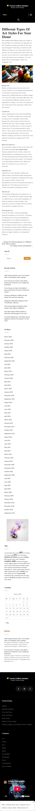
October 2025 (8, 347)
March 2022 (8, 419)
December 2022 (9, 395)
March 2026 (8, 337)
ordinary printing (17, 569)
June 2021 (7, 444)
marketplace (24, 567)
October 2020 (8, 471)
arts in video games (22, 555)
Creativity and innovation (22, 561)
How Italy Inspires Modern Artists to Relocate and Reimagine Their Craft (15, 312)
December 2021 (9, 426)
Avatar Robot (20, 557)
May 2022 (7, 413)
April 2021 (7, 451)
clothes (13, 559)
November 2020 (9, 468)
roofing (22, 571)
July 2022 (7, 406)
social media (21, 573)
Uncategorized (6, 763)
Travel (4, 760)
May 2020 (7, 485)
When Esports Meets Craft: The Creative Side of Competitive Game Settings (16, 276)
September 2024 (9, 361)
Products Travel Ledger (9, 721)
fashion (6, 565)
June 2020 (7, 482)
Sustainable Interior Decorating (21, 575)
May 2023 (7, 381)
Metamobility (7, 569)
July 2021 (7, 440)
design (4, 748)
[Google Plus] (30, 689)
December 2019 (9, 502)
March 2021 (8, 454)
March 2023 (8, 388)
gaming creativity (25, 565)
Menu (5, 15)
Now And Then (7, 712)
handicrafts (10, 567)
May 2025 (7, 354)
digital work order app (19, 563)
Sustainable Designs (9, 575)
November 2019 (9, 506)
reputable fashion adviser (14, 571)
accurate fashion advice (10, 553)
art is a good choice (21, 149)
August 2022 (8, 402)
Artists (4, 742)
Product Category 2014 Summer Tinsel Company (17, 724)
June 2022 (7, 409)
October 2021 (8, 430)
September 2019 (9, 513)
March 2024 (8, 371)
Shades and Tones (12, 573)
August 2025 (8, 350)
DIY (25, 563)
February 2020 (9, 496)
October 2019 (8, 509)
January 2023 (8, 392)
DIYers (28, 563)
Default (4, 706)
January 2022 (8, 423)
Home (4, 751)
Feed (8, 631)
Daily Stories (6, 718)
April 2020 (7, 489)
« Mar (7, 623)
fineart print (18, 565)
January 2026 (8, 343)
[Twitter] (24, 689)
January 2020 (8, 499)
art (21, 552)
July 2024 (7, 364)
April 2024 (7, 368)
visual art (12, 577)
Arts (3, 745)
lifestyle (19, 567)
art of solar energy (8, 555)
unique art (6, 577)
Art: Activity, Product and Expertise (21, 246)
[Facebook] (18, 689)
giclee (5, 567)
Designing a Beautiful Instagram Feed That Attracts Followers (16, 301)
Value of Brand (6, 766)
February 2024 (9, 375)
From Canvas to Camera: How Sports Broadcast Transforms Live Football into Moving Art (16, 282)
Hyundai (15, 567)
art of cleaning (26, 553)
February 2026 (9, 340)
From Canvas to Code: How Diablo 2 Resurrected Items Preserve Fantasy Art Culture (16, 290)
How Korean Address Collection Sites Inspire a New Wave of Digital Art (15, 307)
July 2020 (7, 478)
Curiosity (6, 563)
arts (15, 555)
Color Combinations (20, 559)
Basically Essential (7, 709)
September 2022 (9, 399)
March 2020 (8, 492)
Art (3, 738)
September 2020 (9, 475)
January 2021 (8, 461)
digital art (11, 563)
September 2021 (9, 433)
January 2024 (8, 378)
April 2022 (7, 416)
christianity (8, 559)
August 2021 (8, 437)
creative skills (10, 561)
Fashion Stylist (11, 565)
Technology (5, 757)
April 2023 (7, 385)
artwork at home (10, 557)
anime (17, 553)
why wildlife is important (21, 577)
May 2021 (7, 447)
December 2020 (9, 464)
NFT (12, 569)
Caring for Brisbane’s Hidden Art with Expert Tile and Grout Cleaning (15, 296)
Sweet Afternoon (7, 715)
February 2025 (9, 357)
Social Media (6, 754)
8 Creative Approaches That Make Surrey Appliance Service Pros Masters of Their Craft (17, 319)
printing (22, 569)
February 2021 (9, 457)
